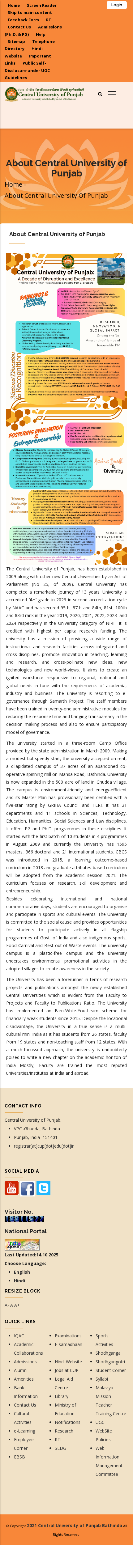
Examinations (68, 1336)
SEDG (60, 1448)
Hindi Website (68, 1362)
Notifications (67, 1422)
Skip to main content (30, 12)
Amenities (24, 1379)
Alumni (21, 1370)
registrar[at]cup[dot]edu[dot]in (44, 1146)
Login (116, 4)
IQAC (19, 1336)
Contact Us (19, 27)
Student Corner (111, 1370)
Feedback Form (23, 20)
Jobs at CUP (67, 1370)
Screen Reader (42, 5)
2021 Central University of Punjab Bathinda (74, 1525)
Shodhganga (108, 1353)
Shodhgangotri (110, 1362)
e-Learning (24, 1431)
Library (61, 1396)
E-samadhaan (69, 1344)
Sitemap (16, 41)
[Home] (44, 93)
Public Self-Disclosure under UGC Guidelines (27, 70)
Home (14, 5)
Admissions (25, 1362)
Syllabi (102, 1379)
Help (40, 34)
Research (65, 1431)
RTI (49, 20)
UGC (100, 1422)
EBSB (19, 1457)
